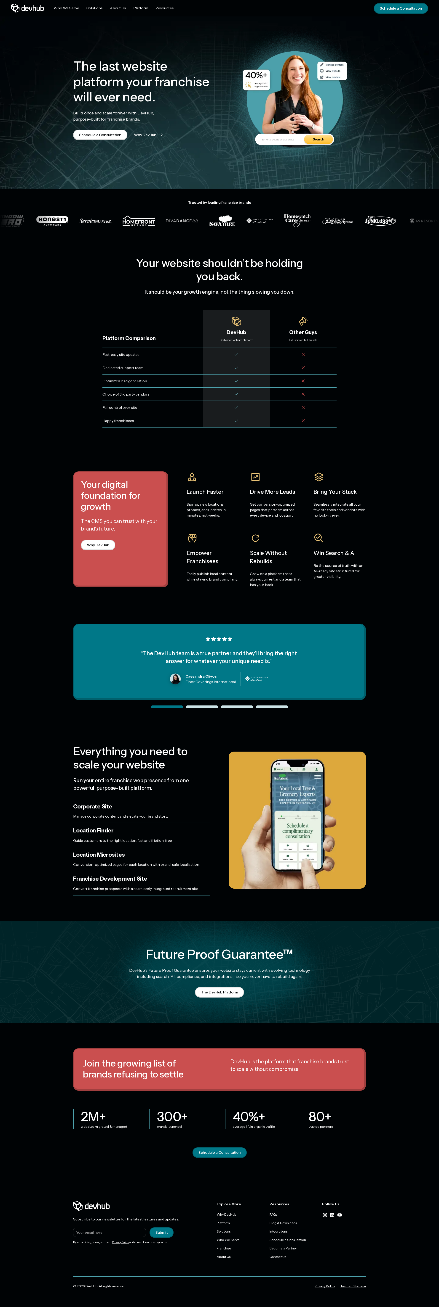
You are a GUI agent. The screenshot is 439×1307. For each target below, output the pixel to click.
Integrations (278, 1231)
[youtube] (339, 1215)
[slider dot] (167, 706)
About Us (118, 8)
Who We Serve (66, 8)
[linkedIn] (332, 1215)
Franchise (224, 1248)
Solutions (94, 8)
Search (318, 139)
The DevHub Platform (219, 992)
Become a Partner (283, 1248)
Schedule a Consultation (401, 8)
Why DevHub (145, 134)
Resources (164, 8)
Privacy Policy (120, 1242)
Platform (140, 8)
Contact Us (278, 1257)
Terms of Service (353, 1286)
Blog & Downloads (283, 1223)
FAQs (273, 1214)
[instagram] (325, 1215)
